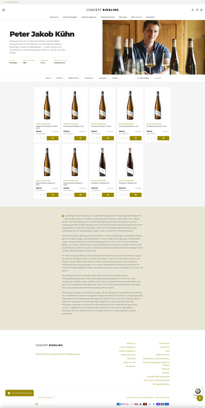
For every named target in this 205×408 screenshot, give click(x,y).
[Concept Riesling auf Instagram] (37, 404)
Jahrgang (89, 78)
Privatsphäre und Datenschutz (156, 359)
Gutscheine (164, 343)
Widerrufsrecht (162, 355)
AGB (167, 351)
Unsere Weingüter (127, 347)
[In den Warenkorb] (53, 138)
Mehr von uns (129, 362)
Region (59, 78)
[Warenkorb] (201, 9)
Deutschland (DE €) (11, 2)
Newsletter (130, 366)
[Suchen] (197, 9)
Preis (48, 78)
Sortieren (144, 78)
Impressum (164, 347)
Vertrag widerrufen (161, 384)
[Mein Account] (192, 9)
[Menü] (201, 388)
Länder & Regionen (127, 351)
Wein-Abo (131, 359)
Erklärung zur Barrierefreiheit (156, 380)
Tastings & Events (128, 355)
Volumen (102, 78)
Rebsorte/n (73, 78)
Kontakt (165, 373)
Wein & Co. (131, 343)
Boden (115, 78)
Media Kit (165, 369)
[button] (199, 398)
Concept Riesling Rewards (158, 377)
